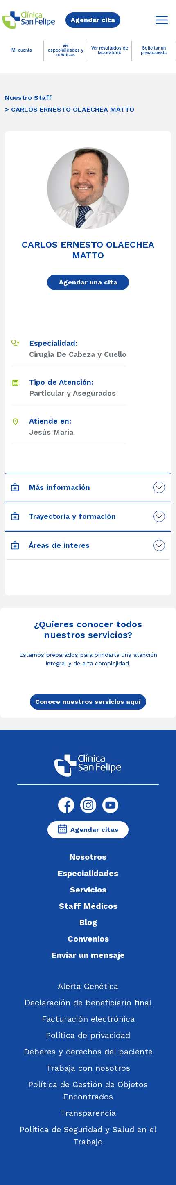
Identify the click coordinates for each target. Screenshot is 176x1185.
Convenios (88, 939)
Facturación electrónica (88, 1019)
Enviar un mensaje (88, 955)
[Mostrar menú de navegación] (161, 20)
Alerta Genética (88, 986)
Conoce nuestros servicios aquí (88, 701)
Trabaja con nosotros (88, 1068)
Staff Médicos (88, 906)
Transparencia (88, 1113)
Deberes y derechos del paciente (88, 1052)
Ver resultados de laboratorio (109, 50)
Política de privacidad (88, 1035)
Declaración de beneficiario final (88, 1002)
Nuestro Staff (28, 97)
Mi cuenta (21, 50)
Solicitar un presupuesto (154, 50)
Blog (88, 922)
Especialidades (88, 873)
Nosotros (88, 857)
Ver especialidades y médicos (65, 50)
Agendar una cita (88, 282)
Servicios (88, 889)
